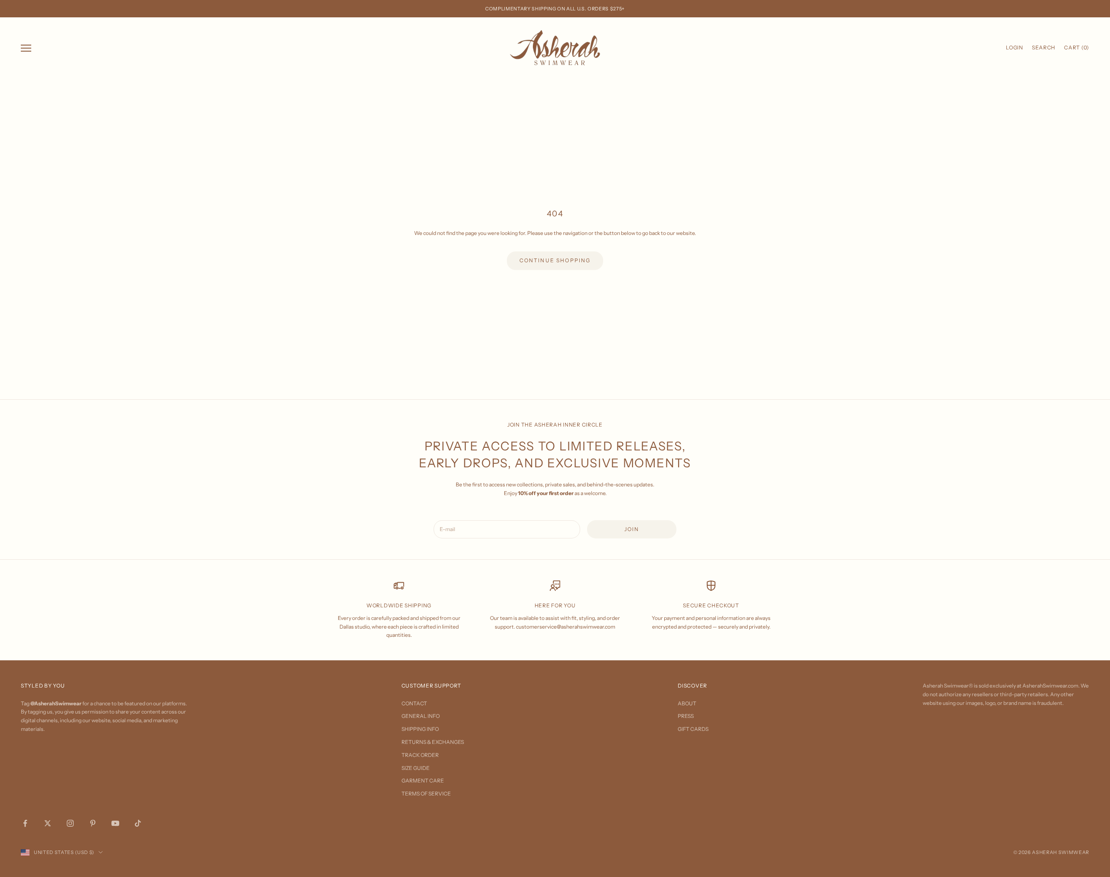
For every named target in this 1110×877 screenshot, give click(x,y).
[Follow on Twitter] (47, 823)
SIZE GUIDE (416, 768)
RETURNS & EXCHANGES (433, 742)
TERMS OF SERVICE (426, 793)
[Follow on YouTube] (115, 823)
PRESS (686, 716)
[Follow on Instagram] (70, 823)
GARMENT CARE (423, 780)
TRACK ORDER (420, 755)
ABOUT (687, 703)
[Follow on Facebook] (25, 823)
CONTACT (414, 703)
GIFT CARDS (693, 729)
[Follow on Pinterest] (92, 823)
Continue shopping (555, 260)
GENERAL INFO (421, 716)
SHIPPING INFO (420, 729)
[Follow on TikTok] (138, 823)
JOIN (632, 529)
